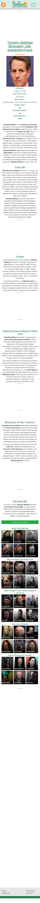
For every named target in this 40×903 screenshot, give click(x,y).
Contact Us (29, 893)
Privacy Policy (30, 891)
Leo (20, 108)
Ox (20, 113)
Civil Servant (20, 54)
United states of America (28, 102)
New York (14, 102)
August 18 (18, 91)
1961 (24, 91)
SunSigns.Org (6, 893)
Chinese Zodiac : (20, 110)
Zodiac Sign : (20, 105)
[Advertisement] (20, 802)
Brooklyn (6, 102)
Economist (20, 97)
